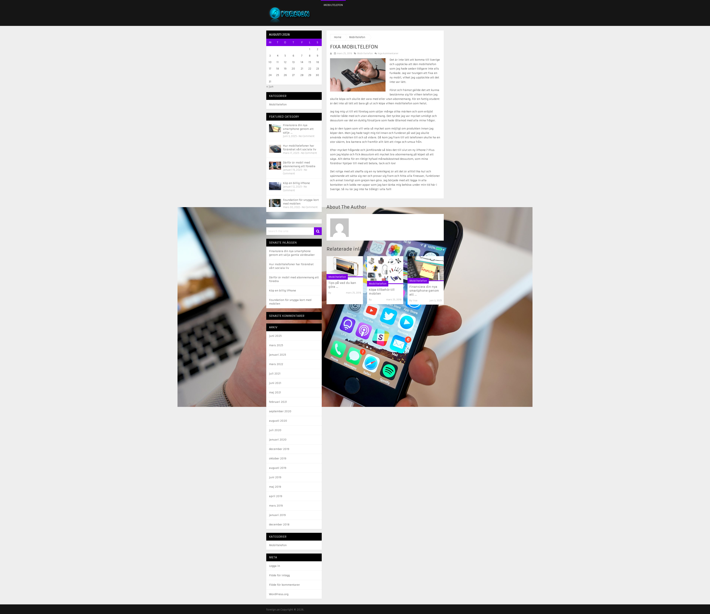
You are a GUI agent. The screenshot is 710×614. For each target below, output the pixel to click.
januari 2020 (278, 439)
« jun (269, 86)
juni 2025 (275, 336)
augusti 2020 (278, 420)
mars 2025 (276, 345)
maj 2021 (275, 392)
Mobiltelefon (333, 5)
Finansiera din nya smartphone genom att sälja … (298, 129)
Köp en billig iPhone (296, 183)
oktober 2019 (277, 458)
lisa (415, 300)
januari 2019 (277, 515)
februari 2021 (278, 402)
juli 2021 (274, 373)
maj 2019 (275, 486)
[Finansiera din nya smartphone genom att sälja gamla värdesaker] (426, 268)
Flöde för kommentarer (284, 584)
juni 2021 (275, 383)
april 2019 (275, 496)
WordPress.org (278, 594)
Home (337, 37)
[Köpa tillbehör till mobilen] (385, 270)
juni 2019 (275, 477)
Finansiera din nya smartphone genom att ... (424, 290)
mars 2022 (276, 364)
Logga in (274, 566)
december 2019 (279, 449)
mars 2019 (276, 505)
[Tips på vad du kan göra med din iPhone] (345, 266)
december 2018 (279, 524)
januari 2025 (277, 354)
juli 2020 (275, 430)
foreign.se (273, 609)
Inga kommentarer (387, 53)
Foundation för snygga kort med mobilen (301, 201)
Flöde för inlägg (279, 575)
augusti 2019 (277, 468)
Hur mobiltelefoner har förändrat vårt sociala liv (299, 147)
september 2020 (280, 411)
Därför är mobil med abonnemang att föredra (299, 164)
